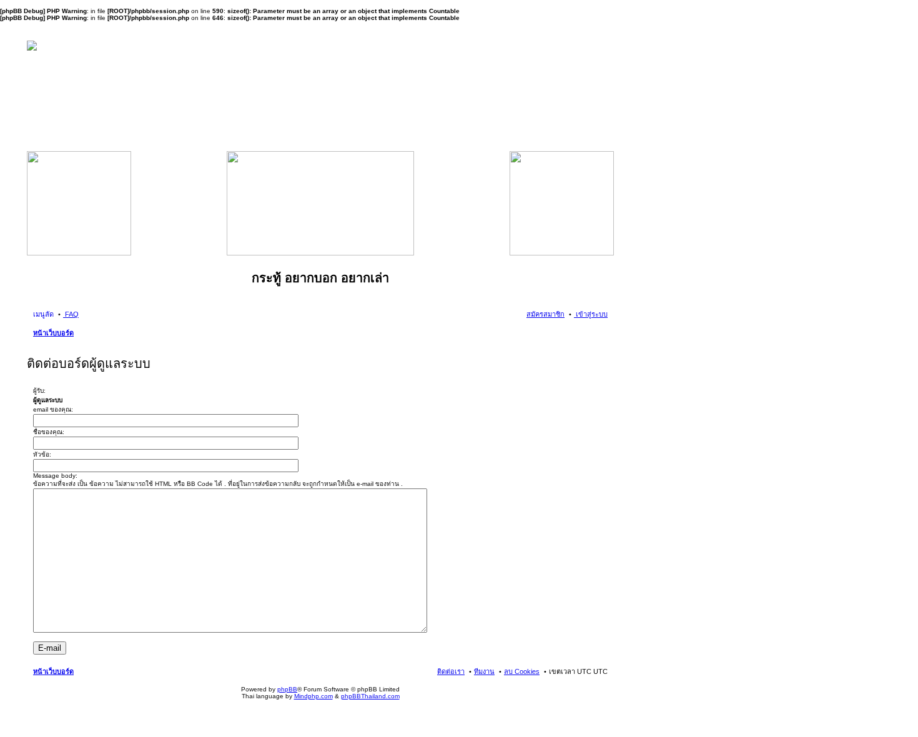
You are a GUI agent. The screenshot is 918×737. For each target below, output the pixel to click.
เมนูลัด (43, 314)
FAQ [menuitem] (71, 314)
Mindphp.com (313, 696)
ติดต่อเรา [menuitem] (451, 671)
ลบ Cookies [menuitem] (522, 671)
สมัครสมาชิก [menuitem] (545, 314)
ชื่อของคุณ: (48, 431)
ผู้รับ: (39, 390)
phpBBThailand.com (370, 696)
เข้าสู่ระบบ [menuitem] (591, 314)
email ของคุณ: (53, 409)
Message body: (55, 475)
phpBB (287, 689)
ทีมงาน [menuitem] (484, 671)
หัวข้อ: (42, 454)
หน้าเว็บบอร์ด (53, 333)
